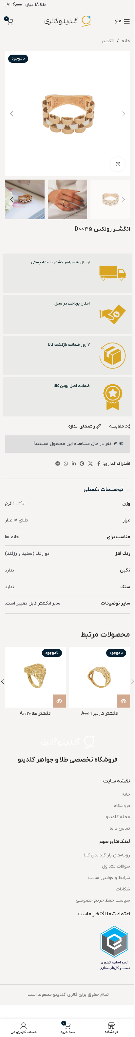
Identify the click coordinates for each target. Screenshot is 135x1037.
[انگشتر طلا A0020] (35, 677)
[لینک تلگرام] (57, 464)
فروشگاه (122, 806)
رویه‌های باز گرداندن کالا (107, 855)
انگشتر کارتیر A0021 (99, 714)
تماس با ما (120, 828)
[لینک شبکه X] (90, 464)
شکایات (123, 889)
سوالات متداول (116, 866)
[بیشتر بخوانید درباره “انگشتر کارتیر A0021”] (123, 701)
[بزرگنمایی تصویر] (117, 164)
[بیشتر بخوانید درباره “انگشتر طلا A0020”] (59, 701)
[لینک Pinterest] (82, 464)
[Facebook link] (99, 464)
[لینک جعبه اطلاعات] (67, 273)
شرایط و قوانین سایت (109, 878)
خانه (126, 41)
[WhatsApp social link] (66, 464)
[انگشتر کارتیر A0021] (99, 677)
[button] (123, 113)
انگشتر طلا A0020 (35, 714)
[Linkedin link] (74, 464)
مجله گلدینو (118, 817)
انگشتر (107, 41)
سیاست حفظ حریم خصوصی (103, 900)
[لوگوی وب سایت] (67, 21)
